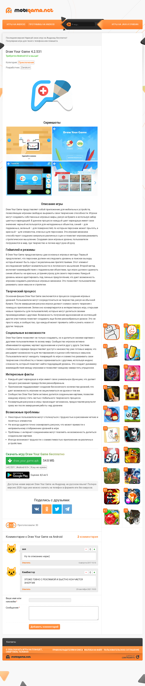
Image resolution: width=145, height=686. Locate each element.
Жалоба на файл (93, 650)
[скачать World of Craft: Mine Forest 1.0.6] (132, 517)
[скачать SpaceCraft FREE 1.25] (112, 373)
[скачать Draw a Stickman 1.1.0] (112, 332)
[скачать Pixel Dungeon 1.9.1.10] (132, 394)
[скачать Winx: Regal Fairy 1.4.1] (132, 373)
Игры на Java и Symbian (125, 24)
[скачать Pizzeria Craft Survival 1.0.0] (132, 455)
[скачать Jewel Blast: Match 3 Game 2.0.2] (132, 496)
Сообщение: (12, 607)
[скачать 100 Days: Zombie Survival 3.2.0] (112, 496)
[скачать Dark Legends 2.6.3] (132, 435)
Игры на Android (16, 24)
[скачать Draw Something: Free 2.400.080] (132, 353)
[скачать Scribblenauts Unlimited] (112, 414)
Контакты (11, 642)
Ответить (26, 563)
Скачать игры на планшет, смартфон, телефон (24, 650)
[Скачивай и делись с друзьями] (29, 11)
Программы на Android (42, 24)
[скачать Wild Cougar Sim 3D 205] (112, 476)
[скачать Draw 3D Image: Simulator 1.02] (112, 394)
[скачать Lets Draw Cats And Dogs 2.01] (112, 435)
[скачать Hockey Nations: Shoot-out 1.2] (112, 455)
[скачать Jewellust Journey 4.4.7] (112, 517)
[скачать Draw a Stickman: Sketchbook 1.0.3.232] (112, 353)
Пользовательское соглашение (121, 650)
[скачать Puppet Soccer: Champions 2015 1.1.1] (132, 414)
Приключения (26, 62)
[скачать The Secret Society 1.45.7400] (132, 476)
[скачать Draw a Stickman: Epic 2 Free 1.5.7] (132, 332)
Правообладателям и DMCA (68, 650)
